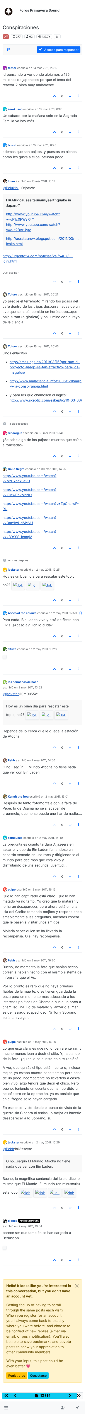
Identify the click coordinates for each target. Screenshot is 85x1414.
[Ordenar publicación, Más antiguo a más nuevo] (8, 49)
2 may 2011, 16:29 (44, 1041)
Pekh (11, 760)
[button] (6, 1408)
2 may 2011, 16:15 (43, 889)
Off (6, 36)
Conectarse (38, 1375)
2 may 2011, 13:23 (45, 649)
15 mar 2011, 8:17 (50, 109)
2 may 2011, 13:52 (30, 687)
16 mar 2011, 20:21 (46, 294)
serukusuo (15, 109)
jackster (13, 569)
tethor (12, 68)
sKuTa (12, 649)
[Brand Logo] (10, 10)
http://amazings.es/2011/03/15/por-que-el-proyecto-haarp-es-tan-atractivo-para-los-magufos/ (45, 367)
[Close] (77, 1286)
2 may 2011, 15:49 (51, 837)
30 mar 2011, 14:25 (53, 469)
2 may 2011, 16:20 (43, 960)
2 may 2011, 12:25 (48, 569)
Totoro (12, 294)
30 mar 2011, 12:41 (51, 433)
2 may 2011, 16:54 (30, 1226)
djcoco (12, 1220)
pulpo (12, 889)
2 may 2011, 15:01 (56, 796)
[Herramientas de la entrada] (79, 96)
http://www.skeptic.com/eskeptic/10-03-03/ (46, 400)
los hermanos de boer (23, 682)
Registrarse (16, 1375)
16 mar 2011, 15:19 (43, 181)
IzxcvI (12, 145)
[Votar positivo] (55, 96)
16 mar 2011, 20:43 (46, 346)
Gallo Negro (16, 469)
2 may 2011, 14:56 (43, 760)
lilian (11, 181)
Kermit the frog (18, 796)
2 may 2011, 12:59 (65, 613)
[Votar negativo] (70, 96)
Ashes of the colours (22, 613)
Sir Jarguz (15, 433)
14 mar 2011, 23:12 (45, 68)
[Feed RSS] (57, 36)
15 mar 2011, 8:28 (44, 145)
